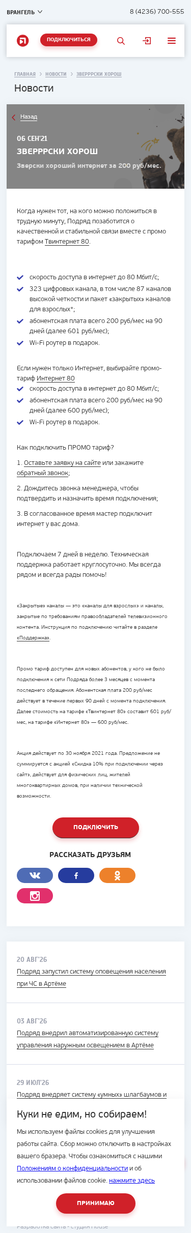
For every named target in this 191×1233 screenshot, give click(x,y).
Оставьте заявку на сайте (62, 463)
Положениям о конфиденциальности (72, 1168)
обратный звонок (42, 473)
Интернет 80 (56, 378)
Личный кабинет (146, 40)
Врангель (21, 12)
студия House (89, 1227)
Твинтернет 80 (67, 242)
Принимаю (96, 1203)
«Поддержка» (33, 638)
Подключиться (69, 40)
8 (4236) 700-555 (157, 12)
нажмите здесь (132, 1181)
